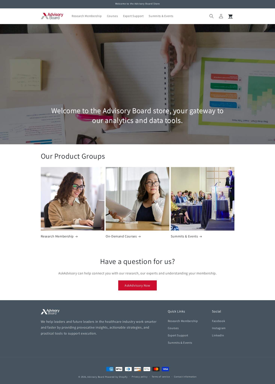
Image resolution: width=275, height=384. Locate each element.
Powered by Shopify (116, 376)
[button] (211, 16)
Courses (173, 328)
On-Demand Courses (121, 236)
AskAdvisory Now (137, 285)
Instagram (219, 328)
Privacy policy (139, 376)
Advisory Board (95, 376)
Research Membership (57, 236)
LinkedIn (218, 335)
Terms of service (161, 376)
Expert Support (178, 335)
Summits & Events (184, 236)
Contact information (185, 376)
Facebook (218, 321)
